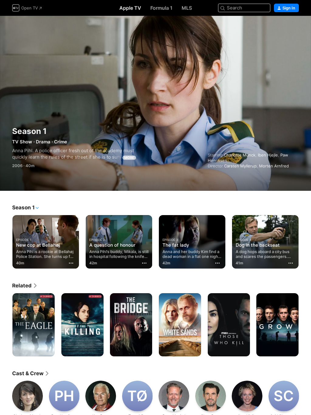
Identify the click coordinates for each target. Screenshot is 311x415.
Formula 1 (161, 8)
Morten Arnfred (274, 165)
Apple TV (130, 8)
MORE (129, 158)
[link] (25, 285)
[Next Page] (305, 240)
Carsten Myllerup (240, 165)
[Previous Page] (6, 240)
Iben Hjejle (268, 155)
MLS (187, 8)
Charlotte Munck (239, 155)
